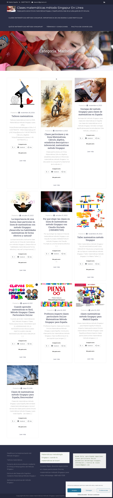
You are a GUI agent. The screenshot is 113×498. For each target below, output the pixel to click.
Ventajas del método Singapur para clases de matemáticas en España (90, 112)
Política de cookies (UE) (81, 26)
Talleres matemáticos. (23, 116)
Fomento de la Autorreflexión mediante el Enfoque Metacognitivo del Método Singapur (21, 466)
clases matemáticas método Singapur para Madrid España (90, 316)
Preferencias (103, 490)
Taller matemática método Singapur (90, 238)
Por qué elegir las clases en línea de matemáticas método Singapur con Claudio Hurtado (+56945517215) (56, 224)
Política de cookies (82, 494)
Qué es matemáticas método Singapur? (26, 26)
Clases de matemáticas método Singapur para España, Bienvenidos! (22, 394)
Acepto (74, 490)
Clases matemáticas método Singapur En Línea (50, 7)
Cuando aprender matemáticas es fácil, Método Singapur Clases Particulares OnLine (23, 311)
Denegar (89, 490)
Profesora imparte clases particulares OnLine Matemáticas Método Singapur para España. (56, 317)
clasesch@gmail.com (40, 2)
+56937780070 (25, 2)
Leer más (22, 161)
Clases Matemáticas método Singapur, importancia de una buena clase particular (45, 18)
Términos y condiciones (93, 494)
